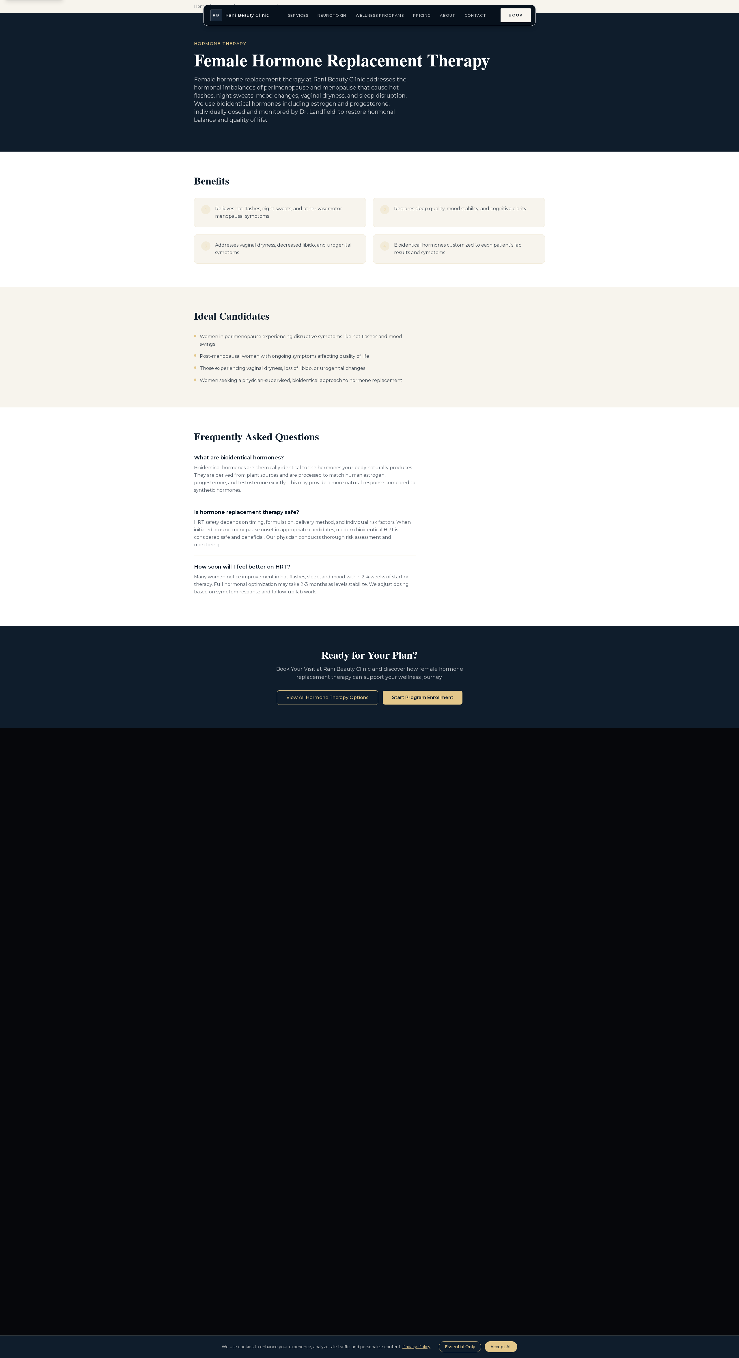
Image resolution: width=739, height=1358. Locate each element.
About (448, 15)
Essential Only (460, 1346)
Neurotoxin (332, 15)
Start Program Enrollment (422, 697)
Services (298, 15)
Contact (475, 15)
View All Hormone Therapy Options (327, 697)
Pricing (422, 15)
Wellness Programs (380, 15)
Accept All (501, 1346)
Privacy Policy (416, 1346)
